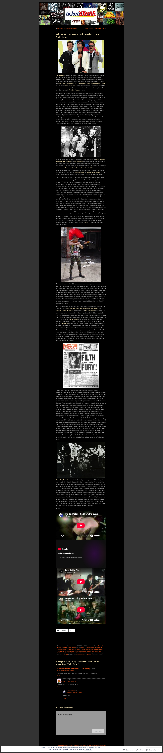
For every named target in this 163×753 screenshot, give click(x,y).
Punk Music (95, 651)
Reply (58, 675)
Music (69, 647)
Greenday (93, 647)
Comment (98, 731)
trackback (90, 654)
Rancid (62, 653)
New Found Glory (66, 651)
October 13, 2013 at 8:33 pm (68, 681)
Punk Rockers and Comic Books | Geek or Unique (74, 668)
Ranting (74, 647)
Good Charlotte (85, 647)
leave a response (80, 654)
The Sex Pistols (75, 653)
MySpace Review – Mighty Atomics (67, 28)
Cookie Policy (88, 750)
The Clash (68, 653)
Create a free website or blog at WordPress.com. (69, 745)
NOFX (73, 651)
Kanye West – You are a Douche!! (95, 28)
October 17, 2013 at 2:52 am (74, 692)
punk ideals (79, 651)
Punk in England (86, 651)
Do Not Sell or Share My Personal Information (94, 745)
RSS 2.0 (66, 654)
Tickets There (71, 691)
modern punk (64, 649)
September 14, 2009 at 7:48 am (65, 670)
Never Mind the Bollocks (74, 649)
